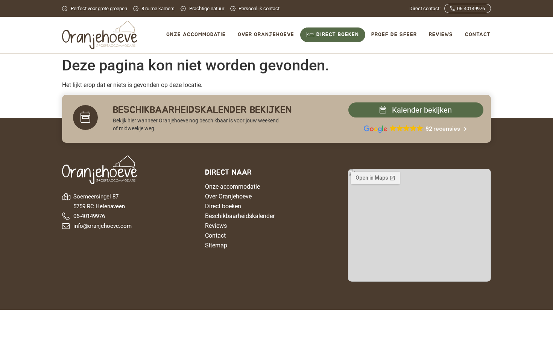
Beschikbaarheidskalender (240, 216)
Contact (215, 235)
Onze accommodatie (232, 186)
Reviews (216, 225)
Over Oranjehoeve (228, 196)
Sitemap (216, 245)
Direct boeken (223, 206)
